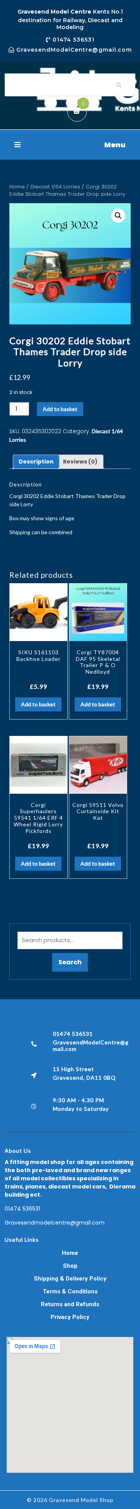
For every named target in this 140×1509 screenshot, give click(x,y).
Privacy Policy (70, 1317)
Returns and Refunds (70, 1304)
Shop (70, 1265)
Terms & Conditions (70, 1291)
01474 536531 (22, 1209)
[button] (70, 145)
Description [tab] (36, 461)
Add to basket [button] (38, 704)
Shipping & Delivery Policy (70, 1278)
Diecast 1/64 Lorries (55, 186)
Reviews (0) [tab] (80, 461)
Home (17, 186)
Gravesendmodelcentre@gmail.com (55, 1223)
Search (70, 962)
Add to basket (60, 409)
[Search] (119, 85)
